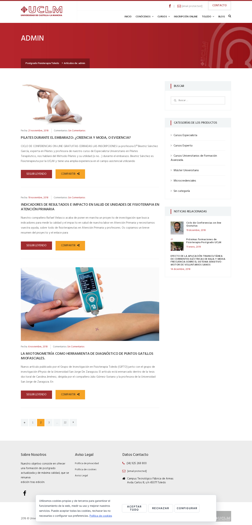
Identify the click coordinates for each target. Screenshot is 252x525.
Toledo (206, 17)
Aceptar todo (134, 508)
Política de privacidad (87, 463)
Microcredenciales (185, 180)
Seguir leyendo (36, 174)
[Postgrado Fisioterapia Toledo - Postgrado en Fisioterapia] (41, 11)
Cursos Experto (183, 145)
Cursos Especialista (185, 135)
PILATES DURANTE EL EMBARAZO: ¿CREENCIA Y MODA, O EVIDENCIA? (76, 138)
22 (65, 422)
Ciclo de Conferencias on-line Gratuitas (203, 224)
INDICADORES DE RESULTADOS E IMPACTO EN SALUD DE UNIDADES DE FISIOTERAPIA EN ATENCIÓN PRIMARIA (90, 207)
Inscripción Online (186, 17)
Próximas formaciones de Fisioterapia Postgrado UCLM (203, 240)
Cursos (162, 17)
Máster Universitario (186, 170)
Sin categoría (182, 191)
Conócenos (143, 17)
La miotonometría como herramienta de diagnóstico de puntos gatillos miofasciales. (87, 356)
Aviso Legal (81, 476)
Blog (221, 17)
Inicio (128, 17)
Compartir (68, 174)
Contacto (219, 5)
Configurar (187, 508)
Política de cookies (85, 469)
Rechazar (160, 508)
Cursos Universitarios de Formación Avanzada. (194, 158)
